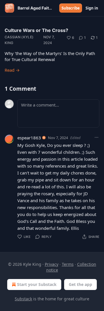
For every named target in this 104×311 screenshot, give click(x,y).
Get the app (80, 284)
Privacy (51, 264)
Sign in (92, 8)
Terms (68, 264)
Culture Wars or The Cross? (36, 30)
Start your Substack (37, 284)
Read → (12, 70)
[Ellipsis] (96, 137)
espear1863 (29, 138)
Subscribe (71, 8)
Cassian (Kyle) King (19, 40)
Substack (23, 298)
